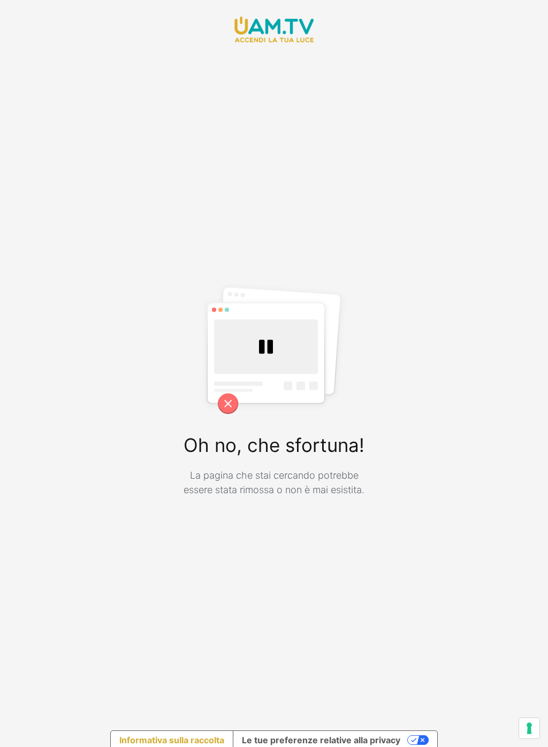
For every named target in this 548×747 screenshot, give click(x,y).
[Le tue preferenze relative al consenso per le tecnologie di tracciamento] (529, 728)
